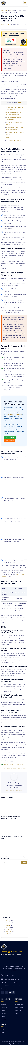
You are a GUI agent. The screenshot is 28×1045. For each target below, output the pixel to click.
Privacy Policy (19, 1010)
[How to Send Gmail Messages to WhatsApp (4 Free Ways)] (14, 808)
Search (24, 862)
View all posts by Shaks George (14, 790)
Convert (8, 923)
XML (16, 1013)
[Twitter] (2, 992)
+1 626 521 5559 (9, 975)
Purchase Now (9, 440)
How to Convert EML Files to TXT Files (15, 768)
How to (5, 27)
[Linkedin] (6, 992)
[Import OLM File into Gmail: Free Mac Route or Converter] (14, 848)
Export (8, 925)
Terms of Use (19, 1004)
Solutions (3, 1010)
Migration (8, 931)
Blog (2, 1032)
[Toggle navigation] (25, 3)
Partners (3, 1013)
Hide (20, 102)
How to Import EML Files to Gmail (13, 764)
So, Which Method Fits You (14, 140)
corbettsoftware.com (18, 1041)
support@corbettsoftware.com (13, 979)
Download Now (9, 437)
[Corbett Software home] (3, 3)
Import (8, 929)
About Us (3, 1004)
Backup (8, 921)
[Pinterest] (13, 992)
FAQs (7, 137)
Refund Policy (19, 1007)
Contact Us (4, 1007)
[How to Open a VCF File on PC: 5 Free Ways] (14, 828)
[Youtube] (10, 992)
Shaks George (5, 24)
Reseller (3, 1019)
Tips (7, 933)
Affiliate (3, 1016)
